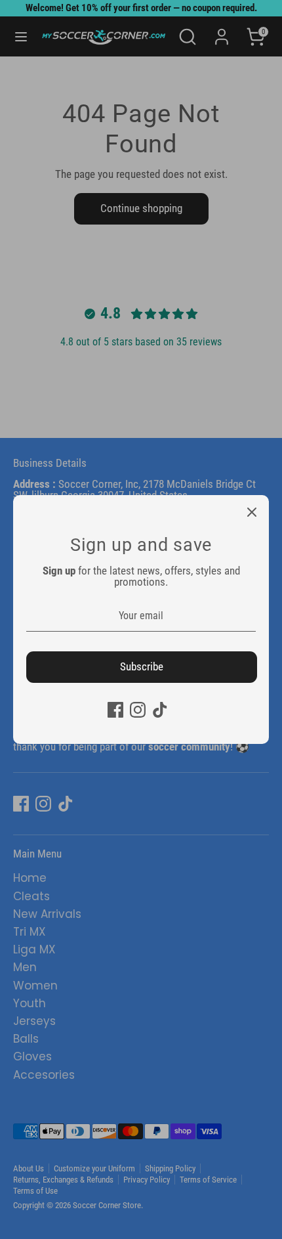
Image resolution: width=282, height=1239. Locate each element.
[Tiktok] (160, 710)
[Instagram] (138, 710)
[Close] (251, 512)
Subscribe (141, 666)
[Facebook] (115, 710)
